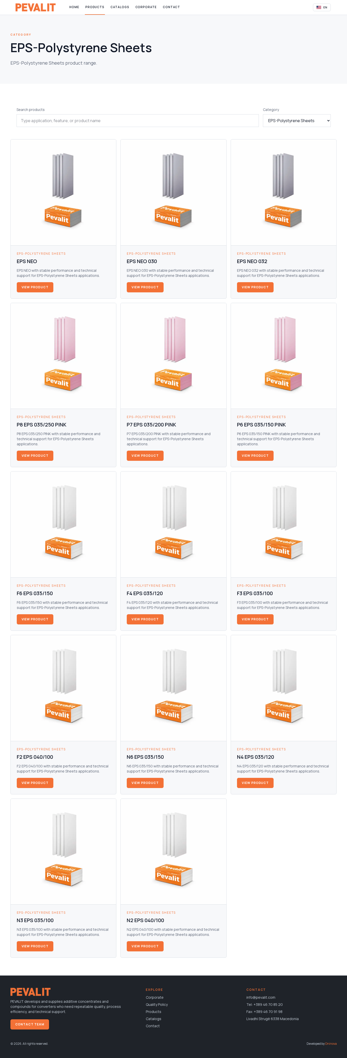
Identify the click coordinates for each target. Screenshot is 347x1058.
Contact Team (29, 1024)
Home (74, 7)
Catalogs (120, 7)
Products (94, 7)
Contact (171, 7)
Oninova (331, 1043)
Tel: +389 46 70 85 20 (264, 1004)
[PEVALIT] (35, 7)
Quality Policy (157, 1004)
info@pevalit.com (260, 997)
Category (271, 109)
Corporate (146, 7)
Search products (31, 109)
